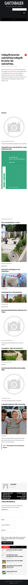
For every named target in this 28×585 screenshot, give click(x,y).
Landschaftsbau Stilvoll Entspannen (14, 560)
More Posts (12, 487)
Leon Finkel (14, 66)
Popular (5, 547)
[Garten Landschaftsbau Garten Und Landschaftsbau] (4, 566)
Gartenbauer (14, 3)
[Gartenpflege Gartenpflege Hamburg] (4, 551)
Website (3, 530)
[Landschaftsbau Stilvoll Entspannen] (4, 561)
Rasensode (11, 69)
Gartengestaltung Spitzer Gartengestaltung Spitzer (21, 496)
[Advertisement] (14, 35)
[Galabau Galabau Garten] (4, 572)
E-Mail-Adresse (6, 525)
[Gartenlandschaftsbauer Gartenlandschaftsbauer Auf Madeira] (4, 556)
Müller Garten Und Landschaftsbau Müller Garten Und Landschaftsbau (7, 496)
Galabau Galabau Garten (11, 571)
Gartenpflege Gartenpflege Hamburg (14, 550)
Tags (22, 547)
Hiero (11, 583)
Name (3, 519)
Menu (14, 19)
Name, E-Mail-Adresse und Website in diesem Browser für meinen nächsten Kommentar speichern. (13, 539)
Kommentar (5, 509)
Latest (14, 547)
